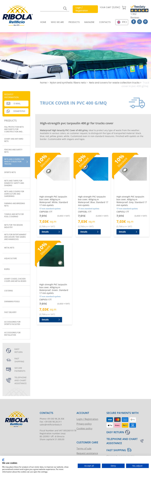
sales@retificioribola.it (51, 424)
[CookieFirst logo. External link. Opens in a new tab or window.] (3, 460)
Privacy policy (84, 423)
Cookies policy (84, 428)
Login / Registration (87, 419)
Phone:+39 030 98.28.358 (52, 418)
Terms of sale (84, 448)
